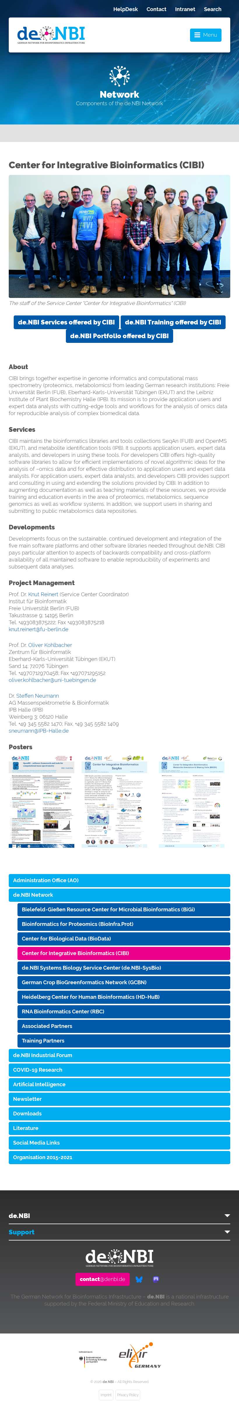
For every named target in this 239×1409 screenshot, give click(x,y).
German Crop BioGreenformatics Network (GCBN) (84, 982)
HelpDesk (125, 9)
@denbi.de (102, 1279)
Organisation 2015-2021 (42, 1157)
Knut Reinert (43, 594)
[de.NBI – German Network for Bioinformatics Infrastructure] (119, 1265)
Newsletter (27, 1099)
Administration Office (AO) (46, 880)
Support (21, 1232)
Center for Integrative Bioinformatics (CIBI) (75, 953)
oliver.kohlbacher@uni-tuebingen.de (52, 680)
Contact (156, 9)
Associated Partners (47, 1026)
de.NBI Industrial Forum (42, 1055)
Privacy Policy (127, 1395)
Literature (25, 1128)
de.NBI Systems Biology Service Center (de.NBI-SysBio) (91, 968)
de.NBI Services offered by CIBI (66, 322)
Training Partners (43, 1041)
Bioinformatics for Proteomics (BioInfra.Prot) (77, 924)
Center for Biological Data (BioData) (66, 939)
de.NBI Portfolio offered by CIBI (119, 336)
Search (213, 9)
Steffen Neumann (37, 696)
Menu (210, 35)
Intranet (185, 9)
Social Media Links (36, 1143)
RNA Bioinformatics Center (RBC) (63, 1011)
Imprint (106, 1395)
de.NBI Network (33, 895)
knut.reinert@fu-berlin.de (38, 629)
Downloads (27, 1113)
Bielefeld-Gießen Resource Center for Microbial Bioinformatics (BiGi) (108, 909)
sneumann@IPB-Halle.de (39, 731)
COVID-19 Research (37, 1070)
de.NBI (19, 1216)
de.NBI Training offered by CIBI (173, 322)
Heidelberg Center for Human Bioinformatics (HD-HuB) (91, 997)
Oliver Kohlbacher (50, 645)
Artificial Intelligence (39, 1084)
